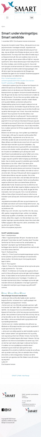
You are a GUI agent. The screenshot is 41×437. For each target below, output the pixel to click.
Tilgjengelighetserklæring (28, 405)
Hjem (3, 26)
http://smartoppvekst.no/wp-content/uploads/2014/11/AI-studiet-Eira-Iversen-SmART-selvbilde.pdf (18, 80)
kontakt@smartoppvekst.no (29, 404)
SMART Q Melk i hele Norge (20, 375)
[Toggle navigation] (7, 18)
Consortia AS (10, 422)
